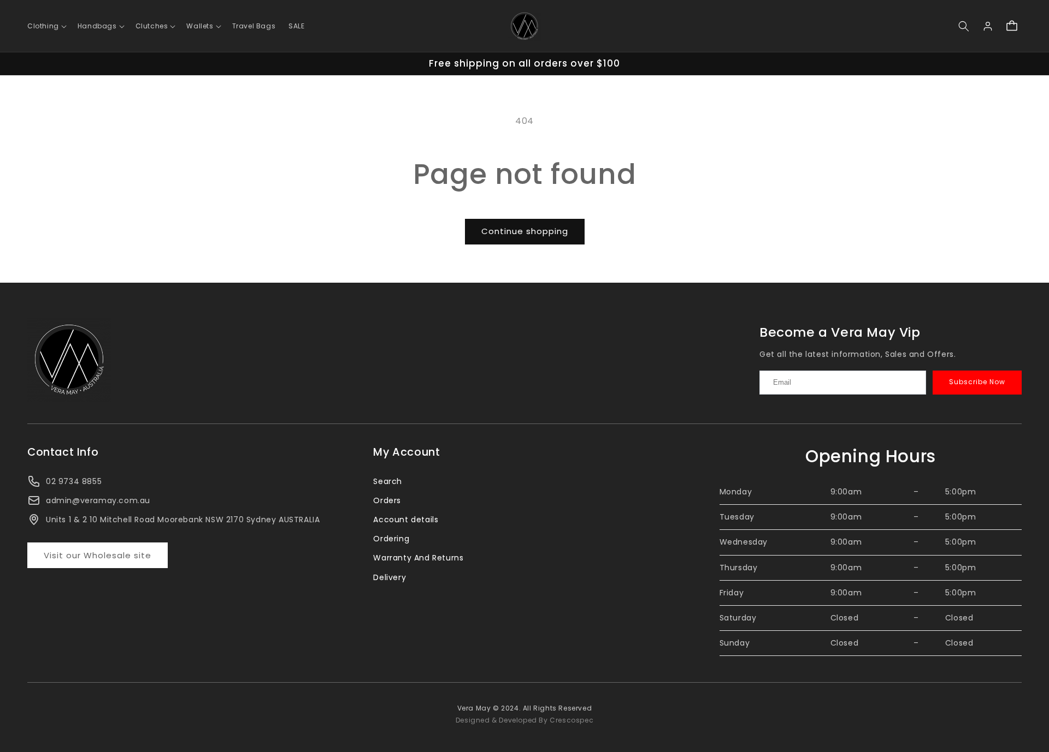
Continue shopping (524, 231)
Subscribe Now (977, 381)
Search (387, 481)
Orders (387, 500)
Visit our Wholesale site (97, 555)
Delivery (389, 577)
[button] (46, 26)
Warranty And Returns (418, 557)
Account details (405, 519)
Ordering (391, 538)
